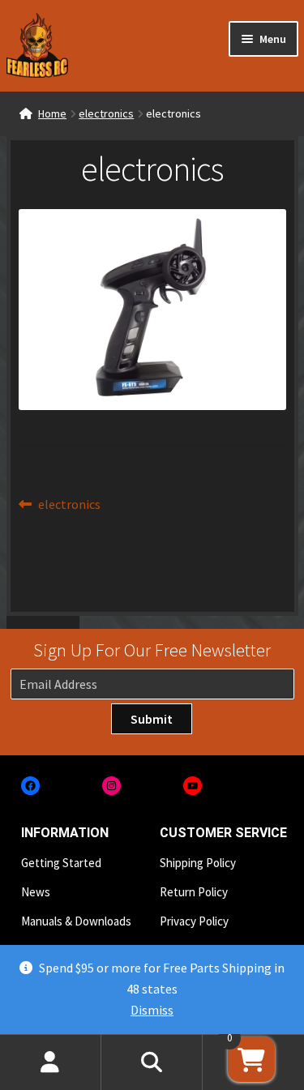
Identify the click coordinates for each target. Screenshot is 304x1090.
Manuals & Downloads (76, 921)
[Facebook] (30, 785)
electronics (106, 113)
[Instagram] (111, 785)
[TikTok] (273, 785)
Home (52, 113)
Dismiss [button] (152, 1010)
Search (152, 1062)
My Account (50, 1062)
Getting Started (61, 862)
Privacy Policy (194, 921)
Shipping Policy (198, 862)
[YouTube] (192, 785)
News (35, 892)
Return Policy (194, 892)
